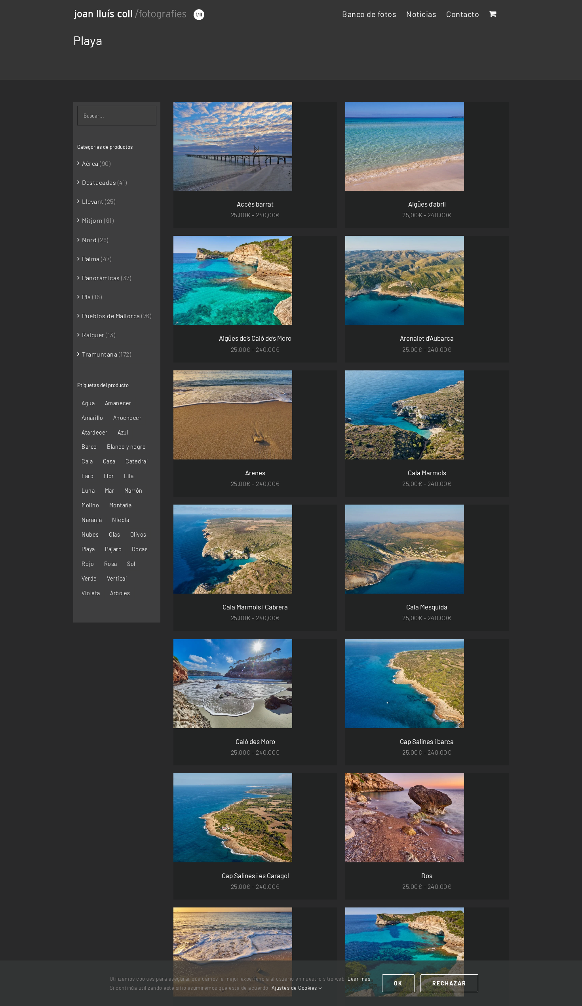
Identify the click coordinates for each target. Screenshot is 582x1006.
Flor (109, 476)
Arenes (255, 472)
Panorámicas (101, 277)
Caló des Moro (255, 741)
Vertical (117, 578)
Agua (88, 403)
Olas (114, 534)
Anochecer (127, 417)
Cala (87, 461)
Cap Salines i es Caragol (255, 875)
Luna (88, 490)
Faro (87, 476)
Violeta (91, 593)
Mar (109, 490)
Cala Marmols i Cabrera (255, 607)
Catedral (137, 461)
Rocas (140, 549)
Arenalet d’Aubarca (427, 338)
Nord (89, 239)
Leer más (359, 979)
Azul (123, 432)
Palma (91, 258)
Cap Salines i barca (427, 741)
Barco (89, 446)
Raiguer (93, 334)
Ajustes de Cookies (295, 988)
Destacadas (99, 182)
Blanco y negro (126, 446)
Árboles (120, 593)
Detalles (267, 147)
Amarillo (92, 417)
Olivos (138, 534)
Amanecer (118, 403)
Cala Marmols (427, 472)
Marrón (133, 490)
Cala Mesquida (426, 607)
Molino (90, 505)
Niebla (120, 519)
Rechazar (449, 983)
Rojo (88, 563)
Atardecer (95, 432)
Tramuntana (99, 354)
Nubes (90, 534)
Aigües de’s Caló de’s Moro (255, 338)
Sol (131, 563)
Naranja (92, 519)
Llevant (93, 201)
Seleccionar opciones (215, 147)
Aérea (90, 163)
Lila (128, 476)
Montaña (120, 505)
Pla (86, 296)
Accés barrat (255, 204)
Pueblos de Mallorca (111, 315)
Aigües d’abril (427, 204)
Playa (88, 549)
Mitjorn (92, 220)
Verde (89, 578)
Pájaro (113, 549)
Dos (426, 875)
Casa (109, 461)
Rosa (110, 563)
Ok (398, 983)
